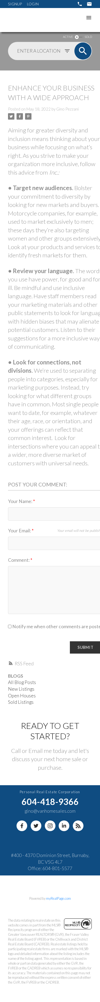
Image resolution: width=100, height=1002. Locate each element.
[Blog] (78, 825)
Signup (15, 4)
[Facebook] (22, 825)
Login (33, 4)
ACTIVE (68, 36)
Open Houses (22, 695)
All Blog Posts (22, 682)
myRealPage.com (58, 898)
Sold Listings (21, 702)
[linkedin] (64, 825)
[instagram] (50, 825)
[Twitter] (36, 825)
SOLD (88, 36)
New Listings (21, 689)
